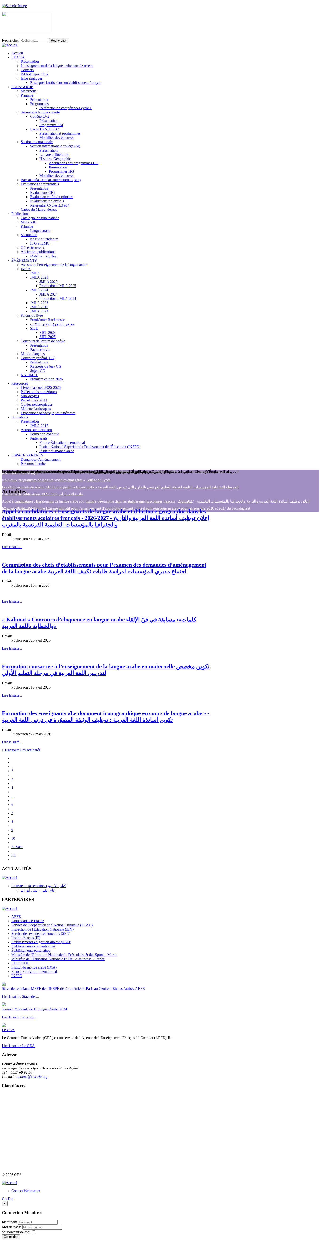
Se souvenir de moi (16, 1232)
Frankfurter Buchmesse (47, 320)
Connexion (11, 1237)
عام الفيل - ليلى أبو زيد (38, 890)
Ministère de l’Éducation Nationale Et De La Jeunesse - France (58, 959)
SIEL (34, 328)
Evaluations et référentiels (40, 184)
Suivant (17, 847)
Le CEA (8, 1030)
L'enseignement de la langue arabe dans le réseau (57, 66)
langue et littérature (44, 239)
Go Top (7, 1199)
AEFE (16, 917)
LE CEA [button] (18, 57)
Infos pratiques (32, 78)
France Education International (34, 972)
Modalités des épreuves (56, 138)
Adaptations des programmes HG (73, 163)
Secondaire (29, 235)
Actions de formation (36, 430)
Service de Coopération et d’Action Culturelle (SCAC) (52, 925)
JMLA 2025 (39, 277)
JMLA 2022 (39, 311)
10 (13, 838)
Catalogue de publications (40, 218)
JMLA (26, 269)
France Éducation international (62, 442)
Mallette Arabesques (36, 409)
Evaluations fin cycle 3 (47, 201)
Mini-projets (30, 396)
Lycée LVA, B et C (44, 129)
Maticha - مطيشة (43, 256)
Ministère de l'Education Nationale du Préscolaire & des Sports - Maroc (64, 955)
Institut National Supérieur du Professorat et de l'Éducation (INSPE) (89, 447)
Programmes (39, 104)
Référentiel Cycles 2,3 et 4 (49, 205)
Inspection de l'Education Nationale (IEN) (42, 929)
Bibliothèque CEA (34, 74)
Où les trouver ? (32, 247)
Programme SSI (51, 125)
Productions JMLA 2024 (57, 298)
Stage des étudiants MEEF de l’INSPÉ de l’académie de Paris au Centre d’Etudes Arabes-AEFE (73, 988)
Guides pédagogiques (37, 404)
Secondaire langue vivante (40, 112)
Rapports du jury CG (45, 366)
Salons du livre (32, 315)
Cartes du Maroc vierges (39, 209)
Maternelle (28, 91)
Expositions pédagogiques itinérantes (48, 413)
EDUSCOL (20, 963)
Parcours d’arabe (33, 464)
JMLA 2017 (39, 426)
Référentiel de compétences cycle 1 (65, 108)
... (12, 796)
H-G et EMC (40, 243)
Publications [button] (20, 214)
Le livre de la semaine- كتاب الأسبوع (38, 886)
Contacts (27, 70)
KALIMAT (29, 375)
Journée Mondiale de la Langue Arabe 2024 (34, 1009)
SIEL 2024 (47, 333)
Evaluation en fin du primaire (51, 197)
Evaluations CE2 (42, 193)
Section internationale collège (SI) (55, 146)
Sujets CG (37, 371)
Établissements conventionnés (33, 946)
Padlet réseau (40, 349)
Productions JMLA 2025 (57, 286)
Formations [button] (19, 417)
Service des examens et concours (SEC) (40, 933)
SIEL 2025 (47, 337)
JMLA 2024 (39, 290)
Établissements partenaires (30, 950)
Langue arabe (40, 231)
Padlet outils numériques (39, 392)
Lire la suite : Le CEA (18, 1046)
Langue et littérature (54, 154)
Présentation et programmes (59, 133)
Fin (13, 855)
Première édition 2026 (46, 379)
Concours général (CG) (38, 358)
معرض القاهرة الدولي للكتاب (52, 324)
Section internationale (37, 142)
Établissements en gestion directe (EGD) (41, 942)
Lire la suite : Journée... (19, 1017)
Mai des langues (33, 354)
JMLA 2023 (39, 303)
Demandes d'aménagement (40, 459)
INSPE (16, 976)
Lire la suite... (12, 547)
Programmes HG (61, 171)
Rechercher (10, 40)
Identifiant (9, 1222)
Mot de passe (12, 1227)
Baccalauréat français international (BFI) (51, 180)
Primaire (27, 95)
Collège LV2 (39, 116)
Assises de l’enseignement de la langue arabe (54, 265)
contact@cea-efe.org (32, 1077)
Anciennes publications (38, 252)
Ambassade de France (27, 921)
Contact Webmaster (25, 1191)
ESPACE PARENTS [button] (27, 455)
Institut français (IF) (25, 938)
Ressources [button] (19, 383)
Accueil (17, 53)
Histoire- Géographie (55, 159)
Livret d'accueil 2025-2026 (41, 388)
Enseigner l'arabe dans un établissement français (65, 83)
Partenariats (38, 438)
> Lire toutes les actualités (21, 750)
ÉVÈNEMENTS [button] (24, 260)
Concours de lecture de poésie (43, 341)
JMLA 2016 (39, 307)
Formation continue (44, 434)
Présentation (30, 61)
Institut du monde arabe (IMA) (34, 967)
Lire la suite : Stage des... (20, 996)
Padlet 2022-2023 (34, 400)
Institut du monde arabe (56, 451)
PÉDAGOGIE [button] (22, 87)
